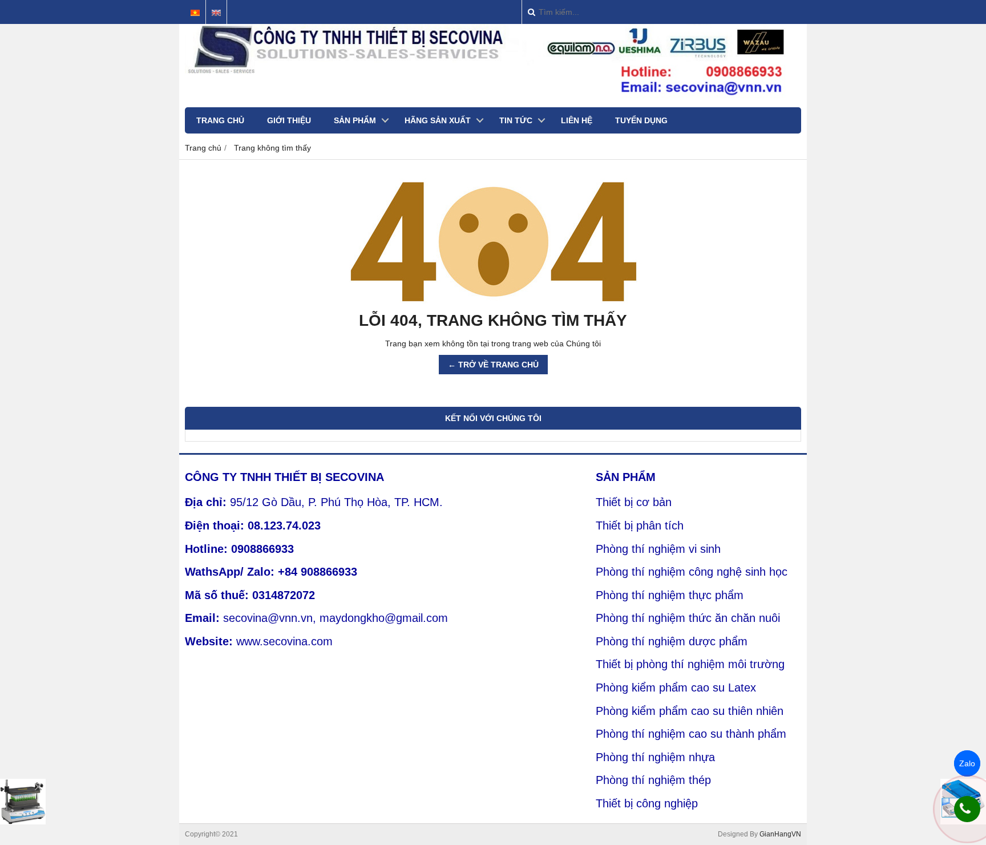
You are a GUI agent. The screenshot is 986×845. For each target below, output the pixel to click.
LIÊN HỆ (576, 120)
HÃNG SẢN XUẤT (438, 120)
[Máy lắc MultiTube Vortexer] (23, 801)
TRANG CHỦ (220, 120)
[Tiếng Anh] (216, 13)
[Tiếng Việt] (195, 13)
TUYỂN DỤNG (641, 120)
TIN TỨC (515, 120)
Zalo (967, 763)
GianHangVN (780, 834)
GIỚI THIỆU (289, 120)
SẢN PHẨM (355, 120)
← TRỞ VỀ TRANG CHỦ (493, 364)
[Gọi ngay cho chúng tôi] (967, 809)
